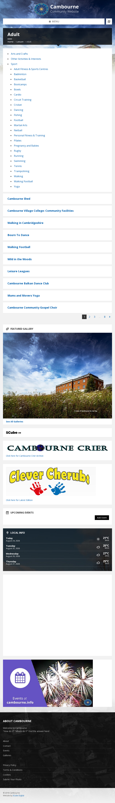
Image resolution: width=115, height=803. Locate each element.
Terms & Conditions (12, 769)
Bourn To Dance (18, 235)
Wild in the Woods (19, 259)
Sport (14, 64)
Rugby (17, 150)
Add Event (102, 517)
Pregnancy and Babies (26, 145)
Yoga (17, 186)
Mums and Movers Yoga (23, 295)
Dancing (18, 110)
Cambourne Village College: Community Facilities (40, 210)
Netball (18, 130)
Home (10, 41)
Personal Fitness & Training (29, 135)
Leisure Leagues (18, 271)
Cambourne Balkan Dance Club (28, 283)
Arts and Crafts (19, 53)
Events (6, 750)
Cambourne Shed (18, 198)
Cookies (7, 774)
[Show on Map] (109, 21)
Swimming (19, 161)
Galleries (7, 755)
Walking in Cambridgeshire (25, 223)
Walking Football (23, 181)
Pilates (17, 140)
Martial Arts (20, 125)
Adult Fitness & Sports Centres (31, 69)
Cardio (17, 94)
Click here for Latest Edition (19, 500)
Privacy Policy (9, 765)
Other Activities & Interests (26, 59)
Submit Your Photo (12, 779)
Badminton (20, 74)
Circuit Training (22, 99)
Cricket (18, 104)
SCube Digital (18, 795)
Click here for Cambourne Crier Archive (25, 455)
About (6, 741)
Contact (7, 745)
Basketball (20, 79)
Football (18, 120)
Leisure (20, 41)
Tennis (18, 166)
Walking (18, 176)
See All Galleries (14, 421)
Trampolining (21, 171)
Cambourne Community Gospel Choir (32, 307)
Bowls (17, 89)
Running (19, 156)
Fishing (18, 115)
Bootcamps (20, 84)
